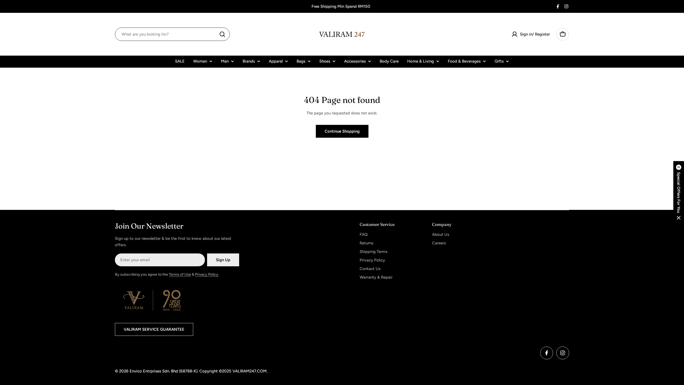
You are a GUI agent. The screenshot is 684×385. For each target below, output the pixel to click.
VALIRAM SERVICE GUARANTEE (154, 329)
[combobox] (172, 34)
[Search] (222, 34)
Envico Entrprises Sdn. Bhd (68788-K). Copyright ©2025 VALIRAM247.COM (198, 371)
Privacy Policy (206, 274)
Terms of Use (180, 274)
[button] (678, 192)
